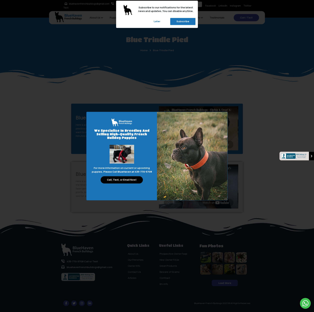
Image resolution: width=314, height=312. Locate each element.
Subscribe (182, 21)
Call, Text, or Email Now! (122, 179)
